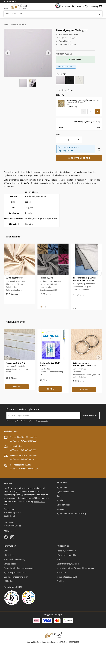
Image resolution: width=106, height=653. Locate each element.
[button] (6, 6)
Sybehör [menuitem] (60, 500)
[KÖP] (79, 158)
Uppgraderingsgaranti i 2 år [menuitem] (16, 576)
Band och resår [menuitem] (63, 504)
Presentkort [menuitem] (62, 572)
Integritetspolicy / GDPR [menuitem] (67, 576)
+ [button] (97, 111)
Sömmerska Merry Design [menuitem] (15, 559)
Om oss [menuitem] (7, 550)
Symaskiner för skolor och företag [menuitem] (71, 513)
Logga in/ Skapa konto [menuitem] (66, 550)
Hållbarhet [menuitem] (8, 581)
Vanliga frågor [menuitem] (10, 563)
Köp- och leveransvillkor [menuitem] (67, 555)
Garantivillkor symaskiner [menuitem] (68, 563)
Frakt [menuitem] (59, 559)
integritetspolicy (43, 421)
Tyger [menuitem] (59, 496)
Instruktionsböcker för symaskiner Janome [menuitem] (75, 568)
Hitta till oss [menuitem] (9, 555)
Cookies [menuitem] (60, 581)
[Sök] (99, 14)
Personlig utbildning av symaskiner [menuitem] (19, 568)
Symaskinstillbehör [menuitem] (65, 491)
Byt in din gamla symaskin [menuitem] (15, 572)
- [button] (83, 111)
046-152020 (11, 1)
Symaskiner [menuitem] (62, 487)
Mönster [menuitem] (60, 509)
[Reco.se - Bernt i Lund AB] (58, 6)
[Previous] (7, 52)
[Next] (48, 52)
